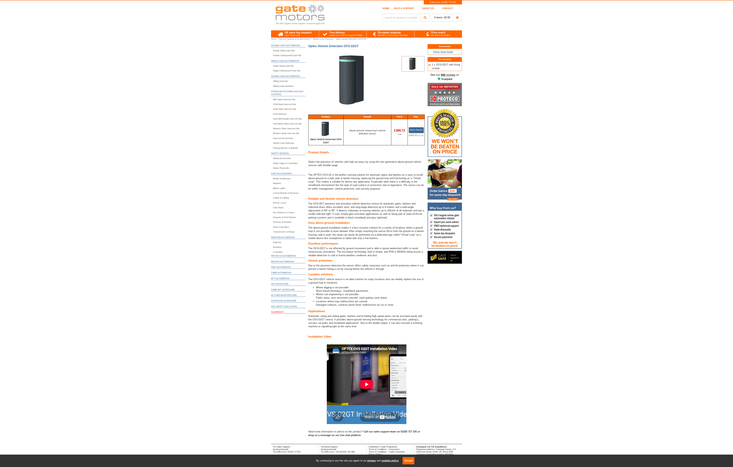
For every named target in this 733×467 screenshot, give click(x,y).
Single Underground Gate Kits (286, 70)
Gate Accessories (281, 173)
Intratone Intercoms (283, 301)
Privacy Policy (375, 454)
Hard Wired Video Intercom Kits (287, 124)
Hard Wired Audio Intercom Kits (287, 119)
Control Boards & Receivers (286, 193)
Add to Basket (416, 130)
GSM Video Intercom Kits (284, 109)
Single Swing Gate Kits (283, 66)
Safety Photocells (281, 168)
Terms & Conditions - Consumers (384, 449)
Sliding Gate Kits (280, 81)
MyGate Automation (282, 261)
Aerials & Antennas (281, 178)
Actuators (277, 247)
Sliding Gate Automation (285, 76)
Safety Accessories (282, 158)
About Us (428, 8)
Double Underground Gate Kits (287, 55)
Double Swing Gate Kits (284, 50)
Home (386, 8)
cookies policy (390, 460)
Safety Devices (280, 153)
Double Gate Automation (285, 45)
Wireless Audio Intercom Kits (286, 133)
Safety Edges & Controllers (285, 163)
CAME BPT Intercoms (283, 289)
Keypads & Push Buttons (284, 217)
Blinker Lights (279, 188)
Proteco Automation (283, 256)
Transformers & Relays (284, 232)
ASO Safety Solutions (284, 306)
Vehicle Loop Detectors (283, 143)
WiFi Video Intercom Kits (284, 99)
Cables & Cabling (281, 198)
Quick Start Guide (443, 51)
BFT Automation (280, 278)
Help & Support (404, 8)
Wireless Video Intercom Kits (286, 128)
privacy (371, 460)
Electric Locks (279, 203)
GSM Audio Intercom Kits (284, 104)
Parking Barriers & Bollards (285, 148)
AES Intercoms (279, 284)
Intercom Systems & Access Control (287, 92)
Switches (277, 242)
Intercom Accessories (283, 138)
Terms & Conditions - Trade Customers (387, 452)
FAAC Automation (281, 267)
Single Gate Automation (285, 61)
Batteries (277, 183)
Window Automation (283, 237)
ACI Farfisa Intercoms (284, 295)
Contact (447, 8)
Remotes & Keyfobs (282, 222)
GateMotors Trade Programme (383, 447)
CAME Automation (281, 272)
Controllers (278, 252)
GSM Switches (280, 114)
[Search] (425, 17)
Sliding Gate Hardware (283, 86)
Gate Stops (278, 207)
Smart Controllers (281, 227)
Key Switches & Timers (284, 212)
